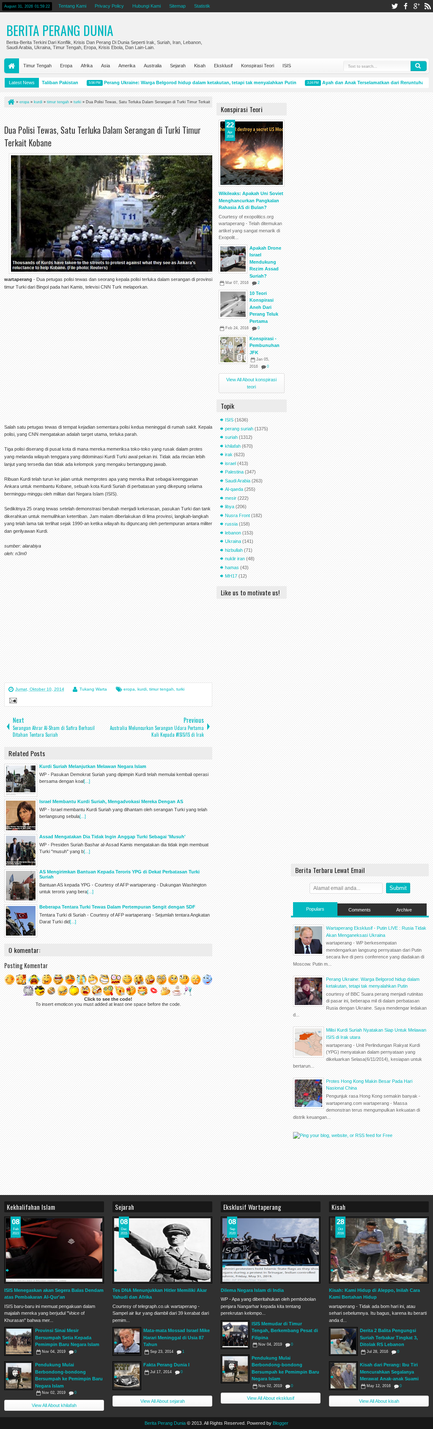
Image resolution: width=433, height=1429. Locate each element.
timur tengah (161, 689)
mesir (230, 498)
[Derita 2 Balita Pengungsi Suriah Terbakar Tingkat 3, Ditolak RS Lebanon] (343, 1341)
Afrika (87, 65)
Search (419, 66)
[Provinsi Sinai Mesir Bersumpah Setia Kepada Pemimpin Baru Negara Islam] (18, 1341)
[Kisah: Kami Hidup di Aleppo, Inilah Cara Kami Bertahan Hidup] (379, 1250)
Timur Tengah (37, 65)
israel (230, 463)
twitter (394, 6)
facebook (405, 6)
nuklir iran (235, 558)
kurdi (142, 689)
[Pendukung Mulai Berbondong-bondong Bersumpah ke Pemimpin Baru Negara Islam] (18, 1375)
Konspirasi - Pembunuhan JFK (264, 345)
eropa (129, 689)
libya (229, 506)
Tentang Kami (72, 5)
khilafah (233, 446)
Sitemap (177, 5)
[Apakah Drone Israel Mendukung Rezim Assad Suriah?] (233, 259)
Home (11, 65)
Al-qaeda (234, 489)
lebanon (233, 532)
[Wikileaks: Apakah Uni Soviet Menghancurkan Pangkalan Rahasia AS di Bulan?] (252, 153)
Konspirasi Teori (257, 65)
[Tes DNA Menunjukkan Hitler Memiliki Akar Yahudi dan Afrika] (162, 1250)
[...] (87, 781)
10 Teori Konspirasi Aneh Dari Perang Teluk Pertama (263, 307)
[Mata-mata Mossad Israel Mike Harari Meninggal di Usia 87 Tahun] (126, 1341)
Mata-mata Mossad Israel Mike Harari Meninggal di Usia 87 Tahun (176, 1337)
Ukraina (233, 541)
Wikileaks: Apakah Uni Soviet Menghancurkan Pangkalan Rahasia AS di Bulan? (251, 200)
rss (427, 6)
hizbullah (234, 550)
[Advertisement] (103, 118)
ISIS (286, 65)
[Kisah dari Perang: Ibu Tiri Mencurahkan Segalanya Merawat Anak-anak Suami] (343, 1375)
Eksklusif (223, 65)
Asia (105, 65)
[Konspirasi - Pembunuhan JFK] (233, 349)
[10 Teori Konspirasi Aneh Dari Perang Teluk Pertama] (233, 304)
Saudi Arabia (237, 480)
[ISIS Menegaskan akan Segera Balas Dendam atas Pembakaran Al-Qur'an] (54, 1250)
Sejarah (178, 65)
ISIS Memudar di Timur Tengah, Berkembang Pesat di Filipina (285, 1330)
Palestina (234, 471)
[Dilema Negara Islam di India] (271, 1250)
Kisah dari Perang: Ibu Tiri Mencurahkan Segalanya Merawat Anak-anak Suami (389, 1371)
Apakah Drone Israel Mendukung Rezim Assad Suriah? (265, 261)
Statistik (202, 5)
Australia (153, 65)
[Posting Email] (12, 701)
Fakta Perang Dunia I (166, 1364)
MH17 (231, 575)
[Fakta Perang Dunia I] (126, 1375)
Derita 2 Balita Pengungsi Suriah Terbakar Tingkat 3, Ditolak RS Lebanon (389, 1337)
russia (231, 523)
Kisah (200, 65)
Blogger (280, 1423)
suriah (231, 437)
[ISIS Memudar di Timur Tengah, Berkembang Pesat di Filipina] (235, 1334)
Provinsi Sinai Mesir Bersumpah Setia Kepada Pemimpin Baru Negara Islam (67, 1337)
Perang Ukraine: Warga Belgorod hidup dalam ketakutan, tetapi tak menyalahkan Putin (187, 82)
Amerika (126, 65)
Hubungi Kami (146, 5)
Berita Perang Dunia (59, 30)
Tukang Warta (93, 689)
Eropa (66, 65)
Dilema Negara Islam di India (252, 1290)
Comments (359, 909)
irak (229, 454)
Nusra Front (237, 515)
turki (180, 689)
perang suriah (239, 428)
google (416, 6)
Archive (404, 909)
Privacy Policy (109, 5)
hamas (232, 567)
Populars (315, 908)
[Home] (10, 102)
